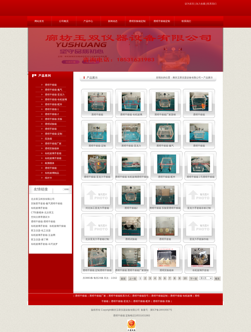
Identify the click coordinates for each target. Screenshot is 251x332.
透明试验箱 (51, 124)
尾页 (217, 278)
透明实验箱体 (52, 148)
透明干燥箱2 (131, 208)
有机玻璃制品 (52, 173)
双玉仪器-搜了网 (39, 239)
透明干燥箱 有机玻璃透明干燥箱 (132, 176)
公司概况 (63, 21)
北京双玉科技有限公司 (43, 199)
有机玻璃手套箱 (53, 153)
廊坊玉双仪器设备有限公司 (187, 77)
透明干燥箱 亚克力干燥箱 (97, 176)
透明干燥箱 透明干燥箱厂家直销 (132, 270)
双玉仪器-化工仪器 (41, 230)
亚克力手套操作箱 (199, 239)
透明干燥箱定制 (162, 21)
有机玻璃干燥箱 (53, 158)
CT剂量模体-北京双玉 (42, 212)
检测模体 (49, 163)
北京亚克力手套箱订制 (97, 239)
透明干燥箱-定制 (53, 133)
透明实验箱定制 (137, 21)
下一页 (193, 278)
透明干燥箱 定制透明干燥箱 (97, 270)
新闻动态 (112, 21)
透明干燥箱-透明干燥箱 (43, 221)
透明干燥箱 (51, 84)
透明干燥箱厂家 (53, 143)
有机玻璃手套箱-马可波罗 (44, 244)
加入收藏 (200, 3)
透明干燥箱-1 (52, 109)
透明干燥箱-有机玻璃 (56, 99)
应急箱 (48, 138)
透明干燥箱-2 (52, 114)
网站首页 (39, 21)
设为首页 (189, 3)
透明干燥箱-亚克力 (55, 94)
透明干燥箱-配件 (53, 104)
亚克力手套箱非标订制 (199, 208)
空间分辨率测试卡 (40, 217)
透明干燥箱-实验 (53, 119)
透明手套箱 (51, 129)
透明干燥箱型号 (140, 295)
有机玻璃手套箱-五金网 (43, 235)
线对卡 (48, 177)
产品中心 (88, 21)
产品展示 (208, 77)
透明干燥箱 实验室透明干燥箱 (165, 208)
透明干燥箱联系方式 (119, 295)
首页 (123, 278)
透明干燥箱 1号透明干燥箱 (201, 176)
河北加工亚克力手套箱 (97, 208)
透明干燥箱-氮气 (53, 89)
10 (185, 278)
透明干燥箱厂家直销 (165, 114)
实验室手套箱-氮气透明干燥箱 (46, 203)
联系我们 (211, 3)
